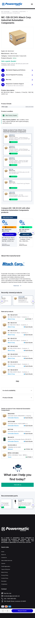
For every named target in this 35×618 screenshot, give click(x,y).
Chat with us (17, 485)
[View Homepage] (12, 4)
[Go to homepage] (17, 529)
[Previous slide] (18, 232)
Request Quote (22, 610)
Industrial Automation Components (10, 13)
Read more (16, 285)
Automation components (19, 11)
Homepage (6, 11)
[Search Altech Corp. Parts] (13, 270)
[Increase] (7, 610)
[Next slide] (33, 232)
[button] (17, 70)
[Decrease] (3, 610)
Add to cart (26, 234)
